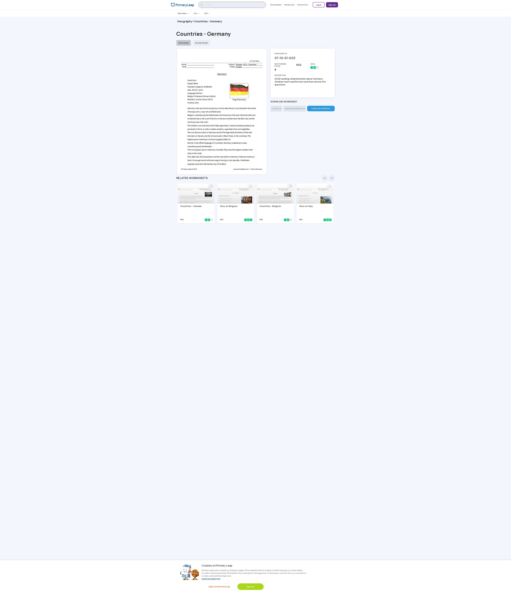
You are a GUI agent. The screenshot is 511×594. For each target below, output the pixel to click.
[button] (325, 178)
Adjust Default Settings (219, 586)
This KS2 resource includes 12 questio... (233, 215)
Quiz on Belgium (229, 206)
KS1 (195, 13)
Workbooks (289, 4)
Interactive (302, 4)
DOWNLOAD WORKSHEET (321, 108)
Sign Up (332, 5)
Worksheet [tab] (183, 43)
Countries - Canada (190, 206)
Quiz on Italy (306, 206)
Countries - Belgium (270, 206)
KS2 (206, 13)
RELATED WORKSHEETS (192, 178)
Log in (319, 5)
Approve (250, 586)
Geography (184, 21)
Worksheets (275, 4)
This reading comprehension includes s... (193, 215)
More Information (211, 579)
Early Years (182, 13)
